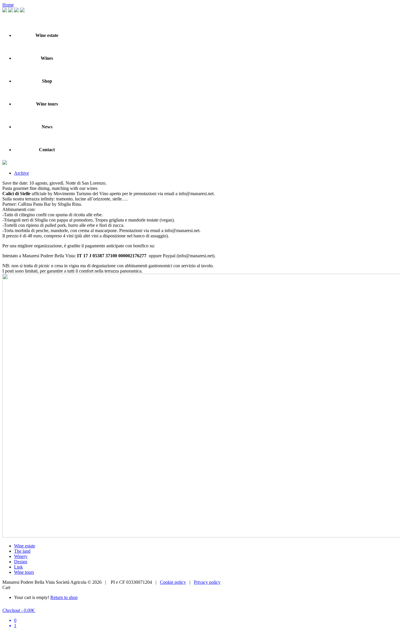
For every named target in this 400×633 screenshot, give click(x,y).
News (47, 126)
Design (20, 561)
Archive (21, 173)
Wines (47, 58)
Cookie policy (173, 582)
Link (18, 566)
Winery (21, 556)
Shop (47, 81)
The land (22, 551)
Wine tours (47, 103)
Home (8, 4)
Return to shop (64, 597)
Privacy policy (207, 582)
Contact (47, 149)
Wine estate (46, 35)
